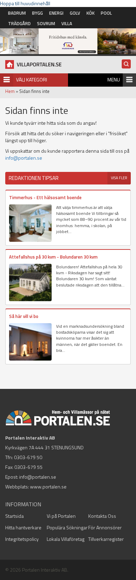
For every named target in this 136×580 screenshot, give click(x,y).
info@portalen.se (23, 157)
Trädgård (19, 23)
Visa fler (119, 178)
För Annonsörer (105, 527)
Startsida (14, 516)
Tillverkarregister (106, 539)
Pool (106, 12)
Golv (75, 12)
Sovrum (46, 23)
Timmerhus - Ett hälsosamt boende (45, 197)
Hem (10, 91)
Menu (113, 79)
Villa (66, 23)
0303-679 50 (28, 457)
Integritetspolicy (22, 539)
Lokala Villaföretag (65, 539)
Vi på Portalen (61, 516)
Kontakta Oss (102, 516)
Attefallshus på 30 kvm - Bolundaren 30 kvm (53, 256)
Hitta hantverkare (23, 527)
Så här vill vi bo (23, 316)
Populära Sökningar (67, 527)
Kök (90, 12)
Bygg (37, 12)
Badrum (17, 12)
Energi (56, 12)
